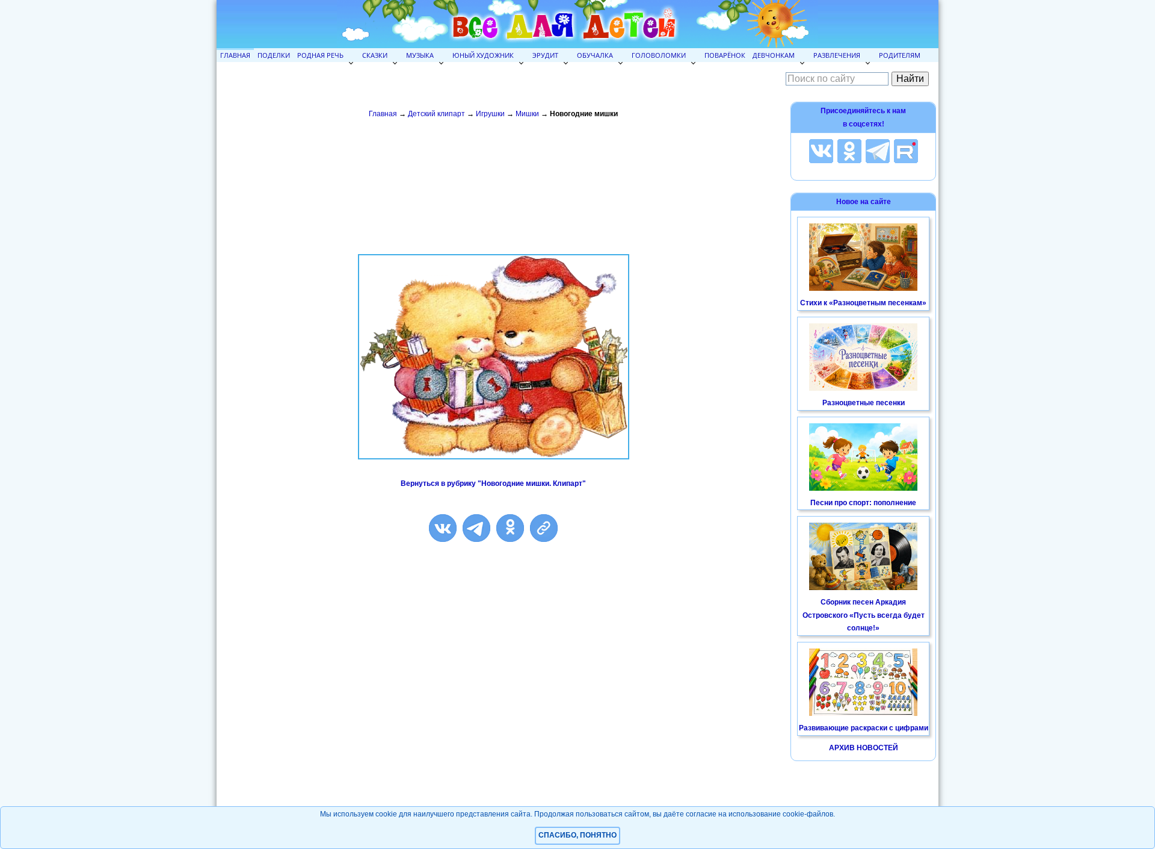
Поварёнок (724, 55)
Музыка (420, 55)
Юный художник (483, 55)
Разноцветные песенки (863, 403)
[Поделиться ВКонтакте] (443, 528)
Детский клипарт (436, 114)
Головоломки (659, 55)
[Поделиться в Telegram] (476, 528)
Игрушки (490, 114)
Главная (235, 55)
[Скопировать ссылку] (544, 528)
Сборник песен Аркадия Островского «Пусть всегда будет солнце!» (863, 615)
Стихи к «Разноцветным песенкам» (863, 303)
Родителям (899, 55)
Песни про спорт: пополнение (863, 503)
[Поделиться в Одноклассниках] (510, 528)
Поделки (273, 55)
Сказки (374, 55)
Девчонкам (774, 55)
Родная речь (320, 55)
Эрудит (545, 55)
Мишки (527, 114)
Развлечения (836, 55)
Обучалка (595, 55)
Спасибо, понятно (577, 835)
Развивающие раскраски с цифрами (863, 728)
